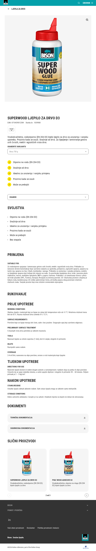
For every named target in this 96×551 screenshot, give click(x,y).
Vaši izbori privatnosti (15, 528)
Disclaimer (31, 528)
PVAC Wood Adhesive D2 (62, 480)
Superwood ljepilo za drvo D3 (23, 480)
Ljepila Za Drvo (18, 9)
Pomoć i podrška (14, 510)
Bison (9, 505)
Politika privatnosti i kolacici (48, 528)
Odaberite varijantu (16, 146)
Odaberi (12, 197)
